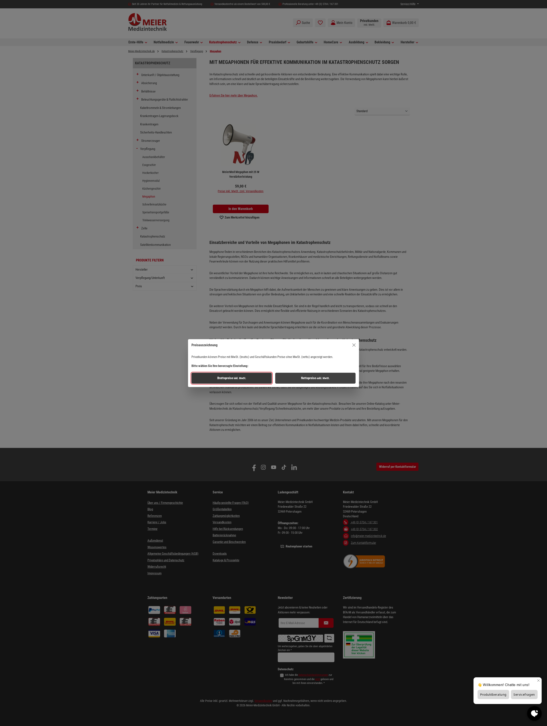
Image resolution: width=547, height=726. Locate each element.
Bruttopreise (231, 378)
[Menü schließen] (354, 345)
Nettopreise (315, 378)
